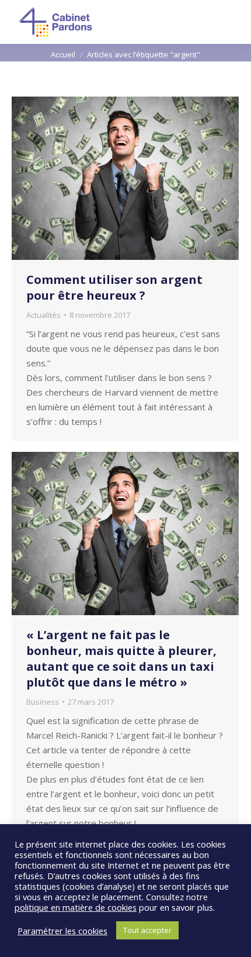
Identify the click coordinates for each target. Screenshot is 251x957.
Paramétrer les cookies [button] (62, 930)
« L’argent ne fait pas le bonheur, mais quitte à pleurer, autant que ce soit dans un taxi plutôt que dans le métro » (121, 658)
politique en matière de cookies (76, 907)
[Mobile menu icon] (232, 22)
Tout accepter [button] (147, 930)
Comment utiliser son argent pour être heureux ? (114, 287)
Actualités (43, 315)
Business (42, 702)
